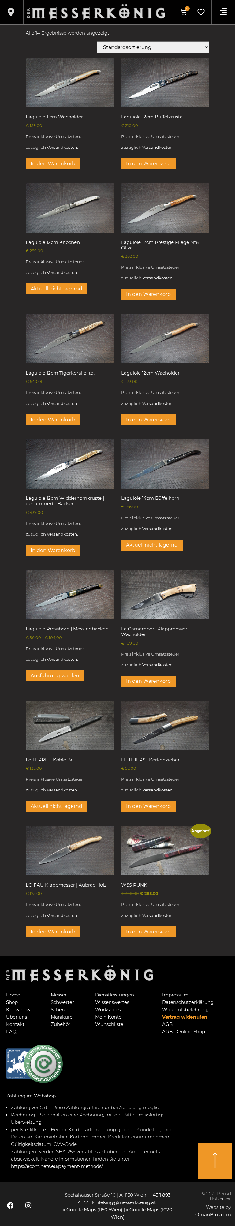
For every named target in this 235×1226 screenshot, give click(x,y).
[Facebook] (10, 1205)
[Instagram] (28, 1205)
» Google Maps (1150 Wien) (93, 1210)
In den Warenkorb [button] (53, 163)
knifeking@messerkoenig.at (124, 1202)
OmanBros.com (213, 1214)
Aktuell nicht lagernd (56, 289)
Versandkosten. (62, 147)
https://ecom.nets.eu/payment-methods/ (57, 1166)
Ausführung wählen (55, 675)
